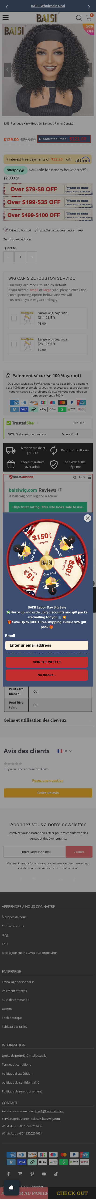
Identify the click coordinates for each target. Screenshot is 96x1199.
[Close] (87, 518)
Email (10, 635)
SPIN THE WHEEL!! (47, 662)
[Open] (11, 1187)
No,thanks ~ (47, 675)
